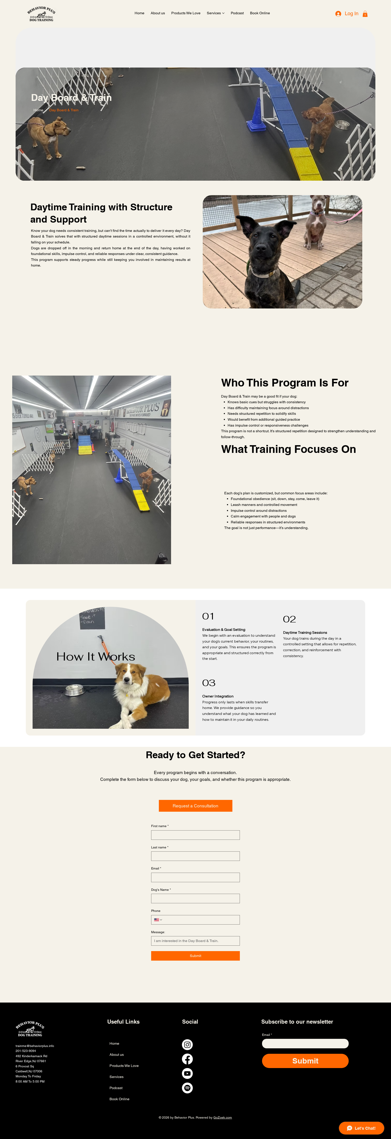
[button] (365, 14)
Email (156, 868)
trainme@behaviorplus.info (35, 1046)
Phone (155, 911)
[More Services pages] (223, 13)
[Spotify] (187, 1088)
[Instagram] (187, 1044)
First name (160, 826)
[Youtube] (187, 1073)
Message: (158, 932)
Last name (159, 847)
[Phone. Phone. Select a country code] (158, 920)
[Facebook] (187, 1059)
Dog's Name (161, 889)
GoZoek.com (222, 1117)
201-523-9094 (26, 1051)
